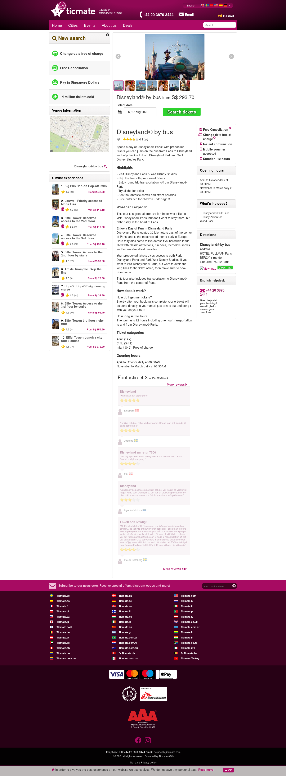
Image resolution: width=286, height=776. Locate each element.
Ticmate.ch (63, 648)
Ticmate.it (187, 606)
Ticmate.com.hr (128, 643)
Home (57, 25)
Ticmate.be (63, 632)
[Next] (208, 57)
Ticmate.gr (125, 632)
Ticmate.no (125, 606)
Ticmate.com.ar (190, 627)
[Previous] (141, 57)
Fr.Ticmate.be (189, 653)
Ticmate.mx (188, 648)
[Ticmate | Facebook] (138, 740)
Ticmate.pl (63, 611)
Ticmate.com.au (128, 648)
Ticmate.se (63, 596)
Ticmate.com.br (128, 637)
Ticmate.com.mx (129, 658)
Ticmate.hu (125, 616)
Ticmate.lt (187, 632)
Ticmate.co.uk (189, 622)
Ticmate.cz (63, 616)
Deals (128, 25)
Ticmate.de (125, 601)
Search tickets (181, 112)
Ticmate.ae (63, 643)
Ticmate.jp (63, 622)
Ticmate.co (63, 653)
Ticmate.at (63, 637)
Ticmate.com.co (66, 658)
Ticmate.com (188, 596)
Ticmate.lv (187, 616)
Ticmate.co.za (189, 643)
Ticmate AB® (166, 756)
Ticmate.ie (125, 622)
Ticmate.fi (124, 611)
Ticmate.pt (187, 611)
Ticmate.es (63, 601)
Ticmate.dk (125, 596)
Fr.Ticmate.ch (127, 653)
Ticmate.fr (63, 606)
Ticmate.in (187, 637)
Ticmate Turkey (190, 658)
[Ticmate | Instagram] (148, 740)
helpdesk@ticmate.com (167, 752)
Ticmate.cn (125, 627)
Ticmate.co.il (64, 627)
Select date (125, 105)
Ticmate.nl (187, 601)
